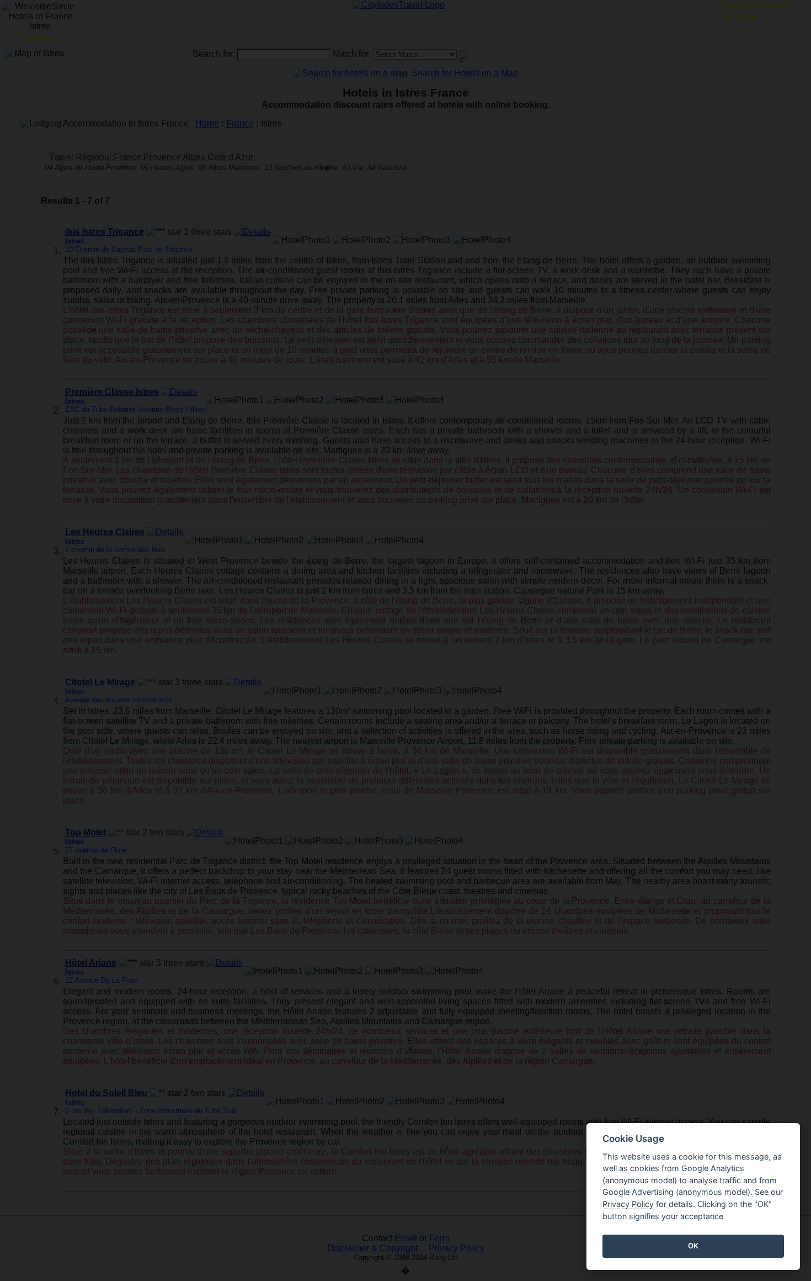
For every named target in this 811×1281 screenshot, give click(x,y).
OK (693, 1245)
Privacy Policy (628, 1204)
